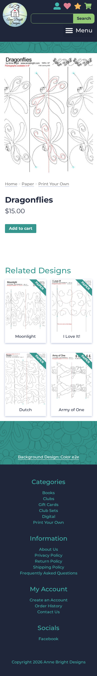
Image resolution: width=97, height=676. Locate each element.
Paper (28, 184)
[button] (79, 30)
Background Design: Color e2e (48, 457)
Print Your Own (53, 184)
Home (11, 184)
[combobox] (52, 18)
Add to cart (20, 228)
